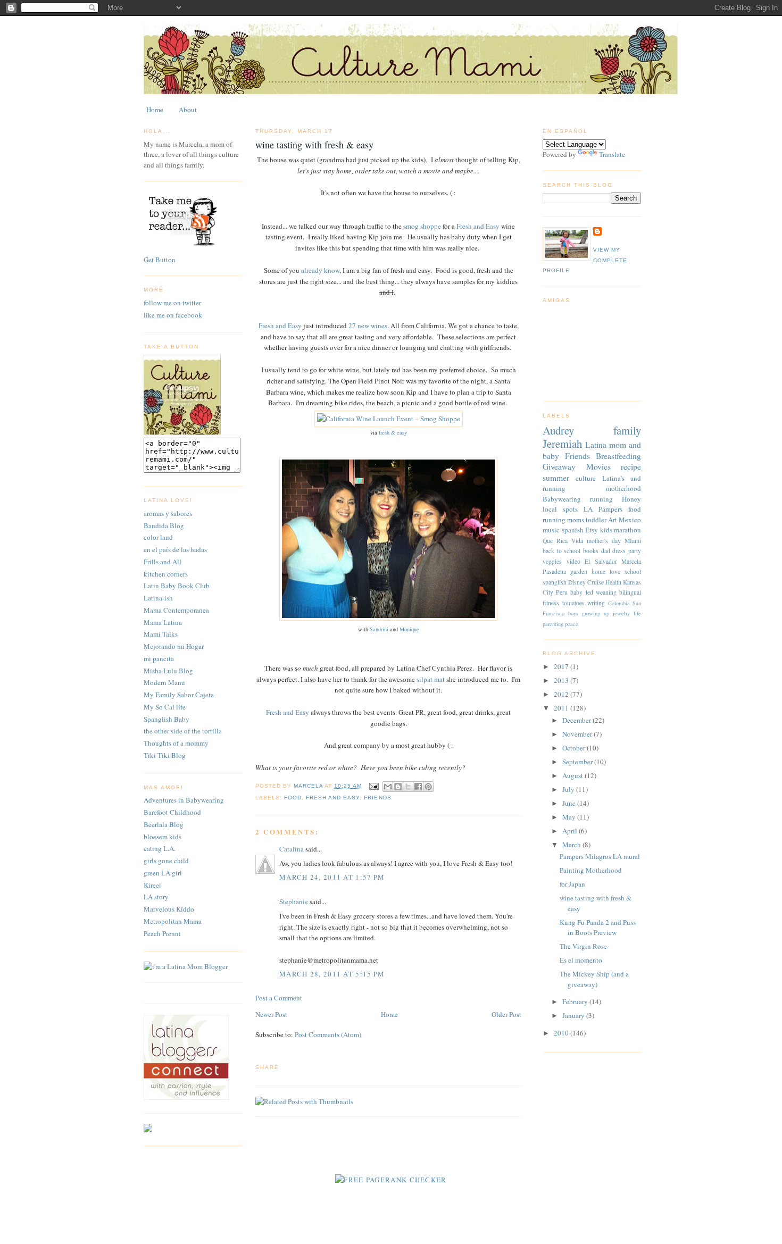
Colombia (619, 603)
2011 (562, 708)
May (569, 817)
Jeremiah (562, 443)
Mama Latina (163, 622)
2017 (562, 666)
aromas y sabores (168, 513)
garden (578, 571)
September (578, 761)
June (569, 803)
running (601, 499)
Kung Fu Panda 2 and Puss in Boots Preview (598, 927)
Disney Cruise (586, 582)
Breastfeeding (618, 455)
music (551, 530)
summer (556, 477)
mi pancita (159, 658)
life (637, 613)
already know (320, 270)
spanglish (555, 582)
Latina (595, 444)
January (574, 1015)
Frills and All (162, 561)
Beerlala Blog (164, 824)
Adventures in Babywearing (184, 800)
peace (571, 624)
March (572, 844)
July (569, 789)
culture (586, 478)
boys (573, 613)
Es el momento (581, 960)
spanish (573, 530)
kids (606, 530)
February (575, 1001)
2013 (562, 680)
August (573, 775)
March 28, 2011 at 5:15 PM (332, 974)
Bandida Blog (164, 525)
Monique (409, 629)
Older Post (506, 1014)
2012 (562, 694)
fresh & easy (392, 432)
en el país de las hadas (175, 549)
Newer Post (271, 1014)
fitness (551, 603)
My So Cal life (165, 707)
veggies (552, 561)
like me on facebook (173, 315)
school (633, 571)
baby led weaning (593, 592)
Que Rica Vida (563, 541)
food (293, 797)
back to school (561, 551)
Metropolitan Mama (173, 921)
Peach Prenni (162, 933)
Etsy (591, 530)
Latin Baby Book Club (177, 585)
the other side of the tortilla (183, 731)
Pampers (610, 509)
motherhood (623, 488)
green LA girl (163, 873)
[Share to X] (408, 786)
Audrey (558, 430)
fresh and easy (333, 797)
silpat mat (431, 679)
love (615, 571)
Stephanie (293, 901)
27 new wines (367, 325)
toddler (596, 519)
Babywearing (562, 499)
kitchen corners (166, 574)
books (590, 551)
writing (596, 603)
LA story (156, 896)
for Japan (572, 884)
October (574, 748)
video (573, 561)
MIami (633, 541)
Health (613, 582)
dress (619, 551)
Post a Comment (278, 998)
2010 (562, 1033)
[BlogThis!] (398, 786)
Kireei (152, 885)
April (570, 831)
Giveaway (559, 466)
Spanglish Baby (166, 719)
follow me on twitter (172, 302)
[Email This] (387, 786)
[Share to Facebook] (418, 786)
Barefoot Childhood (172, 812)
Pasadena (554, 571)
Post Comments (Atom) (328, 1034)
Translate (612, 154)
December (577, 720)
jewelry (621, 613)
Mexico (630, 519)
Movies (598, 466)
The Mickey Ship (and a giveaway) (594, 979)
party (634, 551)
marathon (627, 530)
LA (588, 509)
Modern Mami (164, 682)
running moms (563, 519)
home (598, 571)
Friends (377, 797)
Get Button (160, 259)
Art (612, 519)
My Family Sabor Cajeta (179, 694)
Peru (562, 592)
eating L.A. (160, 848)
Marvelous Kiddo (169, 909)
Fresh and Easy (477, 226)
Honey (631, 499)
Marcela (631, 561)
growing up (595, 613)
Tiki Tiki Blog (165, 755)
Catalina (291, 849)
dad (605, 551)
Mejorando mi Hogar (174, 646)
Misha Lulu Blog (168, 670)
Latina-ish (158, 598)
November (578, 734)
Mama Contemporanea (176, 610)
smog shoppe (422, 226)
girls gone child (166, 860)
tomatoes (573, 603)
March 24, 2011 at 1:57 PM (332, 877)
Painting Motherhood (591, 870)
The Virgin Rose (583, 946)
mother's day (604, 541)
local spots (560, 509)
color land (158, 537)
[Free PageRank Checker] (390, 1179)
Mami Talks (161, 634)
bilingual (630, 592)
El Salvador (601, 561)
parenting (553, 624)
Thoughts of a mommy (176, 743)
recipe (631, 466)
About (188, 109)
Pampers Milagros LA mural (600, 856)
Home (154, 109)
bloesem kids (162, 836)
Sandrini (379, 629)
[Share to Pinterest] (428, 786)
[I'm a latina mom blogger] (186, 966)
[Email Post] (373, 786)
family (627, 430)
